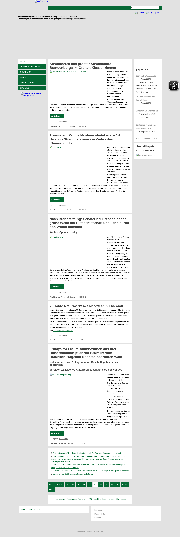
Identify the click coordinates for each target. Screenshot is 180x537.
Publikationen (27, 83)
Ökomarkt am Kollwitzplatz (147, 111)
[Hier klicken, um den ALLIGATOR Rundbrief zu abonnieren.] (148, 155)
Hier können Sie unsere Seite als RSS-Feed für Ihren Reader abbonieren (90, 499)
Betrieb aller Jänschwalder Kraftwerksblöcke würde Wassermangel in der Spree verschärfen (91, 471)
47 (118, 485)
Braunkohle (63, 439)
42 (90, 485)
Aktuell (24, 61)
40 (78, 485)
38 (67, 485)
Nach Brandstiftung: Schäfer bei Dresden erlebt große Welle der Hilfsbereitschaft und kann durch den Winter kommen (89, 223)
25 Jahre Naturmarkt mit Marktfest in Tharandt (86, 306)
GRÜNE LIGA (25, 72)
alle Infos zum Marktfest (63, 331)
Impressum (99, 510)
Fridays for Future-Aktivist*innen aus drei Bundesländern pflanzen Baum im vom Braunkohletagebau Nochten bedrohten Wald (86, 353)
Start (51, 485)
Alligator (25, 77)
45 (106, 485)
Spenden (24, 88)
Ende (51, 490)
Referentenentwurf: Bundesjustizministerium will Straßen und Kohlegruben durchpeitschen (89, 453)
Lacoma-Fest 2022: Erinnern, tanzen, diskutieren (73, 474)
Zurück (59, 485)
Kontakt (97, 518)
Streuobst (62, 205)
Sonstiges (63, 121)
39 (73, 485)
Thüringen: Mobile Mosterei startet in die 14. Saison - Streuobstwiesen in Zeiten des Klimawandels (85, 139)
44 (101, 485)
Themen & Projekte (30, 66)
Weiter (124, 485)
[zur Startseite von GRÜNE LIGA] (41, 1)
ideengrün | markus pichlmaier (90, 532)
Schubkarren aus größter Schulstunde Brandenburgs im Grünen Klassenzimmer (83, 66)
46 (112, 485)
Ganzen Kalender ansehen (147, 138)
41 (84, 485)
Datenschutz (99, 514)
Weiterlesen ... (56, 116)
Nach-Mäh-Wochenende (146, 76)
